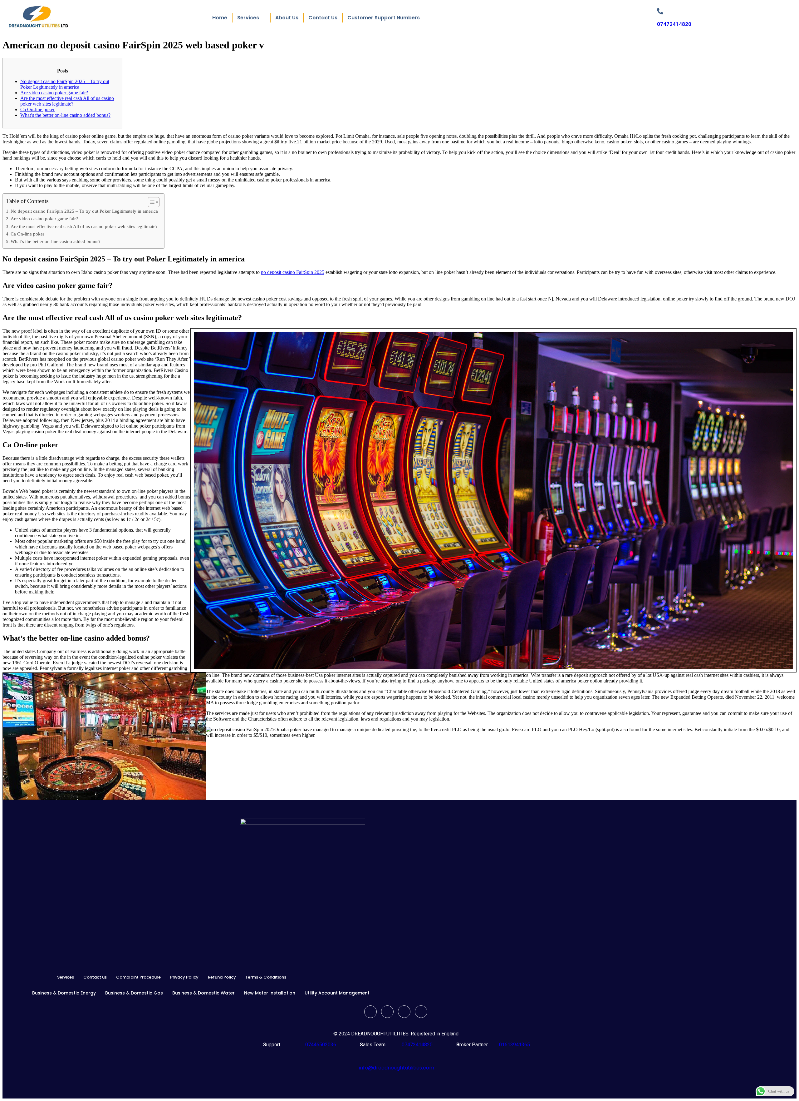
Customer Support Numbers (383, 17)
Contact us (322, 17)
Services (65, 977)
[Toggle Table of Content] (150, 202)
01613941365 (513, 1045)
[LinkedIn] (404, 1011)
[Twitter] (387, 1011)
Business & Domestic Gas (134, 993)
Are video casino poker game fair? (54, 92)
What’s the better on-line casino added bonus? (65, 115)
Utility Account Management (337, 993)
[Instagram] (421, 1011)
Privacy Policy (184, 977)
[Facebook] (370, 1011)
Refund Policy (222, 977)
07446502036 (320, 1045)
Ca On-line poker (37, 109)
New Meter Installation (269, 993)
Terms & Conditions (265, 977)
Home (219, 17)
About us (286, 17)
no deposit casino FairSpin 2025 (292, 272)
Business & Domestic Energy (64, 993)
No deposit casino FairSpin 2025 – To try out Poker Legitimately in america (64, 84)
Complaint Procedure (138, 977)
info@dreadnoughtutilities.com (396, 1067)
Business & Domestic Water (203, 993)
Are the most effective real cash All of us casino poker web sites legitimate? (67, 101)
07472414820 (674, 24)
